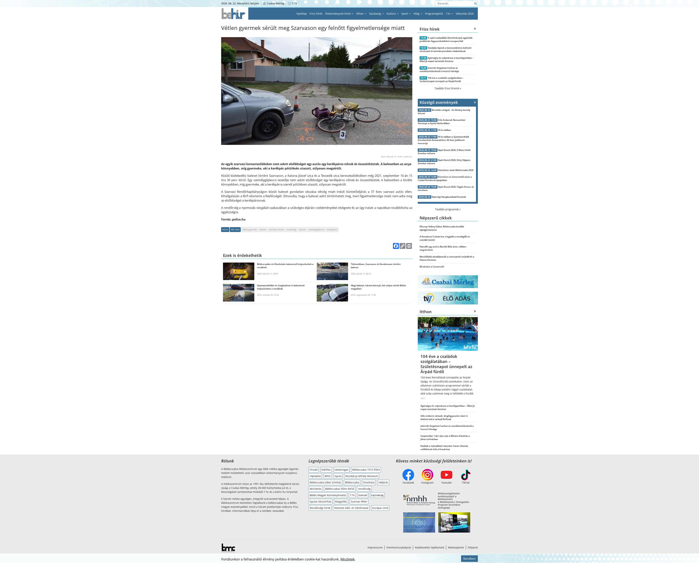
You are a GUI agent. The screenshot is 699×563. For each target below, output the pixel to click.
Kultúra (391, 13)
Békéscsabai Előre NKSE (339, 488)
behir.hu (408, 156)
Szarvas (302, 229)
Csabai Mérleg (275, 3)
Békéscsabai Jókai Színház (325, 482)
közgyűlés (341, 501)
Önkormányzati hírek (338, 13)
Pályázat (473, 547)
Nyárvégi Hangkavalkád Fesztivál (449, 196)
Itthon (360, 13)
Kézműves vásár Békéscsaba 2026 (455, 170)
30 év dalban (444, 130)
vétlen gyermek (249, 229)
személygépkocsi (316, 229)
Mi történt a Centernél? (432, 266)
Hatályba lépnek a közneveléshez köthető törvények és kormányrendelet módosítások (445, 49)
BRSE (328, 476)
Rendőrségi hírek (320, 508)
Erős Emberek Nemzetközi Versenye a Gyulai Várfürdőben (441, 121)
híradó (314, 469)
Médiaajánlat (456, 547)
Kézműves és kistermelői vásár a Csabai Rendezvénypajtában (445, 178)
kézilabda (315, 488)
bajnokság (377, 495)
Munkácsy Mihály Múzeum (361, 476)
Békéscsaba (352, 482)
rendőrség (291, 229)
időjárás (383, 482)
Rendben (469, 559)
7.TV (294, 3)
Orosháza (369, 482)
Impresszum (375, 547)
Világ (417, 13)
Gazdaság (375, 13)
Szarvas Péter (359, 501)
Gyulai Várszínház (320, 501)
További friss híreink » (448, 88)
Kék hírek (235, 229)
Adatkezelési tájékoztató (429, 547)
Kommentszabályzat (398, 547)
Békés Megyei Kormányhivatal (328, 495)
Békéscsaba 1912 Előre (366, 469)
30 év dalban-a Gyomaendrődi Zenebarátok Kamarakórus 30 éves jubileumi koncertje (443, 140)
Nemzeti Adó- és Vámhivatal (351, 508)
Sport (405, 13)
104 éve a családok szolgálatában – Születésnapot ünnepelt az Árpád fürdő (442, 79)
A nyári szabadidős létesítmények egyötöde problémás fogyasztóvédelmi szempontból (446, 39)
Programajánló (434, 13)
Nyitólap (302, 13)
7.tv (448, 13)
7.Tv (352, 495)
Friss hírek (316, 13)
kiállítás (326, 469)
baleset (262, 229)
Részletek (347, 559)
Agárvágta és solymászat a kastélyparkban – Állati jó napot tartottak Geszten (447, 59)
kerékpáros (332, 229)
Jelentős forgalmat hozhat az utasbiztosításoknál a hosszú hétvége (439, 69)
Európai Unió (380, 508)
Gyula (338, 476)
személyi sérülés (276, 229)
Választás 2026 (465, 13)
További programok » (448, 209)
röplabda (315, 476)
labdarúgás (341, 469)
